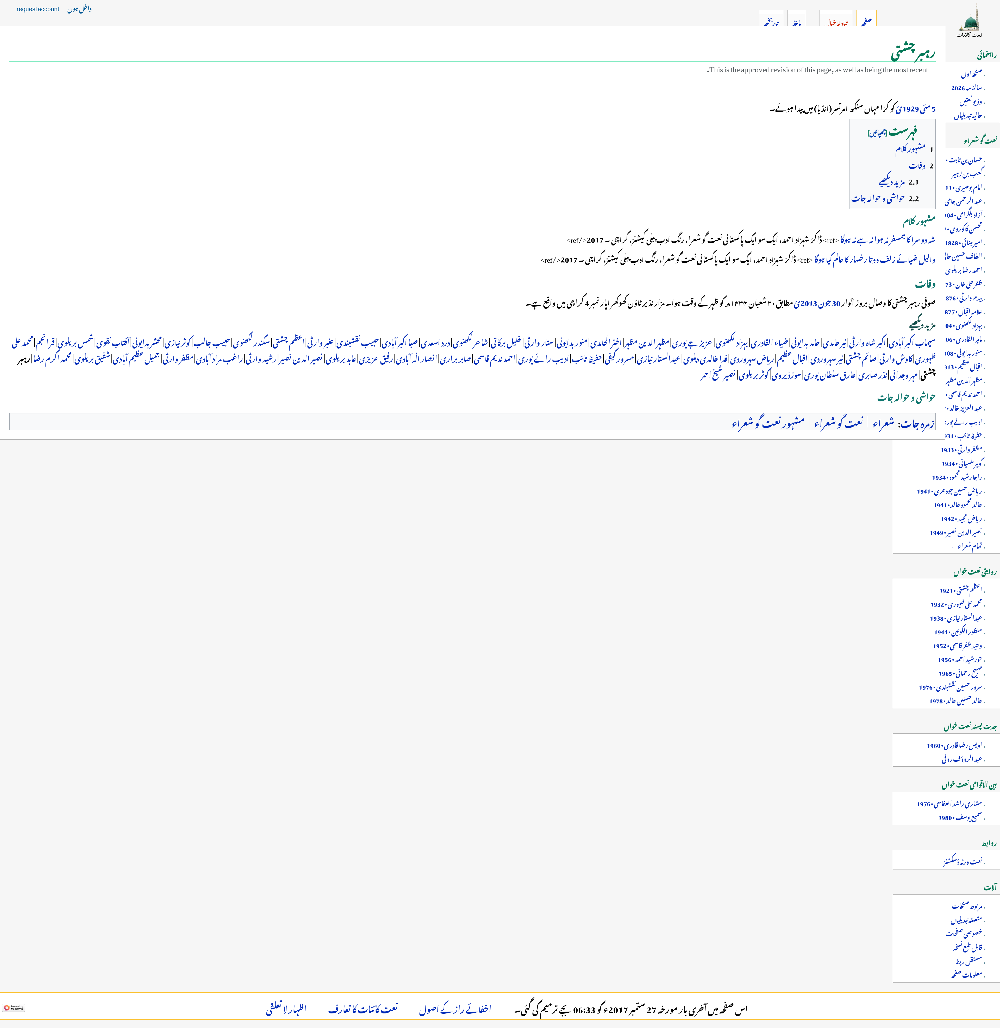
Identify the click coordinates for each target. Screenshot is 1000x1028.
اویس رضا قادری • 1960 (954, 744)
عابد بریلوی (341, 357)
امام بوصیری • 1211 (960, 186)
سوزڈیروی (786, 373)
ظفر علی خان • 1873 (960, 282)
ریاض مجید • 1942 (961, 517)
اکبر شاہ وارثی (867, 341)
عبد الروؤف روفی (962, 757)
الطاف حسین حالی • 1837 (953, 255)
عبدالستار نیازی (658, 357)
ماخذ (796, 21)
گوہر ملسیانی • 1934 (961, 462)
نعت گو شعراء (838, 421)
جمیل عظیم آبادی (136, 357)
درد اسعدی (435, 341)
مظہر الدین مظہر (647, 341)
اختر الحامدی (606, 341)
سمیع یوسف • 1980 (960, 816)
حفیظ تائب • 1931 (961, 434)
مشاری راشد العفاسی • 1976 (949, 802)
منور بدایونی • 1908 (961, 351)
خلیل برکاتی (506, 341)
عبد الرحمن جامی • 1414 (954, 199)
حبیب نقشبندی (357, 341)
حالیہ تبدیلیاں (968, 114)
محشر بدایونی (147, 341)
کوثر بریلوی (754, 373)
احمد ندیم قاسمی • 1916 (956, 393)
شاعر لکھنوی (470, 341)
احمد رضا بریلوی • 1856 (955, 268)
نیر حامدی (834, 341)
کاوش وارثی (895, 357)
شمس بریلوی (75, 341)
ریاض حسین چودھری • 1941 (949, 489)
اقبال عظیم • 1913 (961, 365)
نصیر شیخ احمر (718, 373)
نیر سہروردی (826, 357)
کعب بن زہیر (967, 172)
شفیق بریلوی (92, 357)
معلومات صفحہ (966, 973)
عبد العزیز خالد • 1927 (957, 406)
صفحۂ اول (971, 72)
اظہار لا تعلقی (286, 1007)
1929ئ (907, 107)
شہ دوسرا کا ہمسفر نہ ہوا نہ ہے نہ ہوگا (888, 238)
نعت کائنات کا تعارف (363, 1007)
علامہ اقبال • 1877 (961, 310)
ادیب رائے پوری (543, 357)
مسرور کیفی (619, 357)
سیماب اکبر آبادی (912, 341)
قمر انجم (45, 341)
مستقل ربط (968, 960)
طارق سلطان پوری (829, 373)
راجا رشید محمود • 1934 (957, 475)
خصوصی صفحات (964, 932)
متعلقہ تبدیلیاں (966, 918)
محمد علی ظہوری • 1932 (956, 602)
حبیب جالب (211, 341)
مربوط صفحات (967, 904)
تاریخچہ (771, 21)
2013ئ (805, 301)
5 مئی (928, 107)
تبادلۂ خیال (835, 21)
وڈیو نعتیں (971, 100)
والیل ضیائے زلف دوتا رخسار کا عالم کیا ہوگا (875, 258)
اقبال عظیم (792, 357)
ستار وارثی (539, 341)
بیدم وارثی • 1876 (962, 296)
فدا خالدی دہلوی (705, 357)
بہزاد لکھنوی (732, 341)
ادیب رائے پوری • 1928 (953, 420)
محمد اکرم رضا (52, 357)
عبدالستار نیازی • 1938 (956, 616)
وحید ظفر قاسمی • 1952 (957, 644)
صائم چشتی (861, 357)
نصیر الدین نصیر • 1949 (956, 531)
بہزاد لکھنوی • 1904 (960, 324)
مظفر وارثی (178, 357)
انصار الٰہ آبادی (416, 357)
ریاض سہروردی (752, 357)
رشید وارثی (261, 357)
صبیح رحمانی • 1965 (960, 671)
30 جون (829, 301)
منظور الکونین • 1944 (958, 630)
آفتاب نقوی (112, 341)
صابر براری (455, 357)
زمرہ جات (917, 421)
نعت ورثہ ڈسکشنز (963, 860)
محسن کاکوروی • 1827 (957, 227)
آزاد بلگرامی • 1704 (961, 213)
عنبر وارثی (320, 341)
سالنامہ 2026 (966, 86)
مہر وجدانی (904, 373)
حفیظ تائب (587, 357)
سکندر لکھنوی (251, 341)
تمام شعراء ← (966, 544)
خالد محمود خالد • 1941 (957, 503)
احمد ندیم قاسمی (494, 357)
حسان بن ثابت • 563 (958, 158)
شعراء (883, 421)
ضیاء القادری (769, 341)
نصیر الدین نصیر (301, 357)
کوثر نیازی (178, 341)
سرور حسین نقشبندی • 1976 (950, 685)
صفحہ (866, 21)
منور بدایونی (572, 341)
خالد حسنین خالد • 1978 (955, 699)
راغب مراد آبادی (219, 357)
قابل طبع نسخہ (967, 946)
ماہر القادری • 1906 (960, 337)
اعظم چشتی (288, 341)
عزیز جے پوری (692, 341)
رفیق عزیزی (376, 357)
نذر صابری (872, 373)
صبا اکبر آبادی (400, 341)
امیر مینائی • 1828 (963, 241)
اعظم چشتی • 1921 (960, 589)
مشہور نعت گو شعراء (768, 421)
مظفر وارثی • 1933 (961, 448)
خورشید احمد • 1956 (960, 658)
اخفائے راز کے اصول (455, 1007)
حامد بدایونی (805, 341)
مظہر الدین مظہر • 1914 (955, 379)
